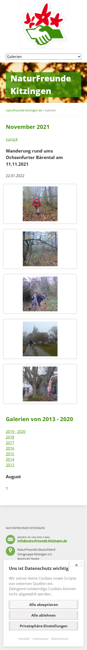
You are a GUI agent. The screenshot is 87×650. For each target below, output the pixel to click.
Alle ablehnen (43, 615)
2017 (10, 442)
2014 (10, 459)
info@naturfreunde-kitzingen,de (42, 541)
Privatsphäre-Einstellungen (44, 626)
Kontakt (24, 639)
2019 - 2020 (16, 431)
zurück (12, 139)
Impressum (40, 639)
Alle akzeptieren (43, 604)
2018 (10, 437)
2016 (10, 448)
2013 (10, 465)
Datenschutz (59, 639)
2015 (10, 453)
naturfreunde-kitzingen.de (24, 110)
